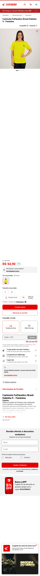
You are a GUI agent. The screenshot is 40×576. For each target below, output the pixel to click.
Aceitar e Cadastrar (20, 465)
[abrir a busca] (24, 4)
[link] (20, 356)
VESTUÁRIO (5, 15)
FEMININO (28, 15)
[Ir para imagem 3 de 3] (23, 70)
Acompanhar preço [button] (10, 375)
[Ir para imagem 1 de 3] (17, 70)
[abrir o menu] (36, 4)
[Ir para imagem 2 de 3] (20, 70)
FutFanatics (20, 302)
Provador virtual (12, 297)
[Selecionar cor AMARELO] (5, 281)
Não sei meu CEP (32, 341)
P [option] (5, 292)
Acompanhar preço (12, 271)
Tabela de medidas (30, 297)
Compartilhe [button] (22, 25)
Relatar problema (10, 382)
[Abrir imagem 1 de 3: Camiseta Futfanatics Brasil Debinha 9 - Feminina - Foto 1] (20, 48)
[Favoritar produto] (37, 31)
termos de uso (25, 469)
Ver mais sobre (10, 417)
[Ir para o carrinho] (30, 4)
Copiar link (32, 25)
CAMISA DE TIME (17, 15)
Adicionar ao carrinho (20, 313)
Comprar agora (20, 307)
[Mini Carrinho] (30, 4)
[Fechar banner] (36, 544)
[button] (10, 327)
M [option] (12, 292)
